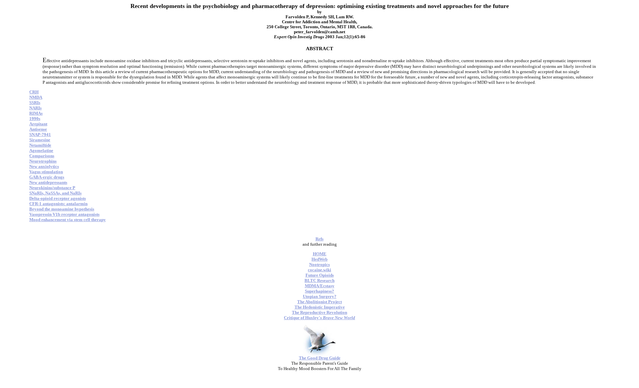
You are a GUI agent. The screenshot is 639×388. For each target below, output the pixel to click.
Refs (319, 238)
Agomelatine (41, 150)
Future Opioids (320, 275)
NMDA (35, 97)
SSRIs (34, 102)
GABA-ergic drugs (46, 177)
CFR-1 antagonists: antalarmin (58, 203)
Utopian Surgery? (319, 296)
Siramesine (39, 139)
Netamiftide (40, 145)
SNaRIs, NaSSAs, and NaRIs (55, 193)
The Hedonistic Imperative (320, 307)
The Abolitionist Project (319, 301)
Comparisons (41, 155)
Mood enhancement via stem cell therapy (67, 219)
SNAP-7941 (40, 134)
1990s (34, 118)
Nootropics (319, 264)
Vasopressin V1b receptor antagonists (64, 214)
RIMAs (36, 113)
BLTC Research (319, 280)
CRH (34, 91)
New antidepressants (48, 182)
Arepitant (38, 123)
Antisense (38, 129)
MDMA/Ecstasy (319, 285)
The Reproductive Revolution (319, 312)
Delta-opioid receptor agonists (57, 198)
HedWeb (319, 259)
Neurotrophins (43, 161)
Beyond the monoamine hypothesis (61, 208)
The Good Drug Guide (319, 357)
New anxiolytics (44, 166)
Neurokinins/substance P (52, 187)
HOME (319, 253)
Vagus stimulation (46, 171)
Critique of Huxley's (319, 317)
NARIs (35, 107)
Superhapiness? (319, 291)
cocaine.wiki (319, 269)
